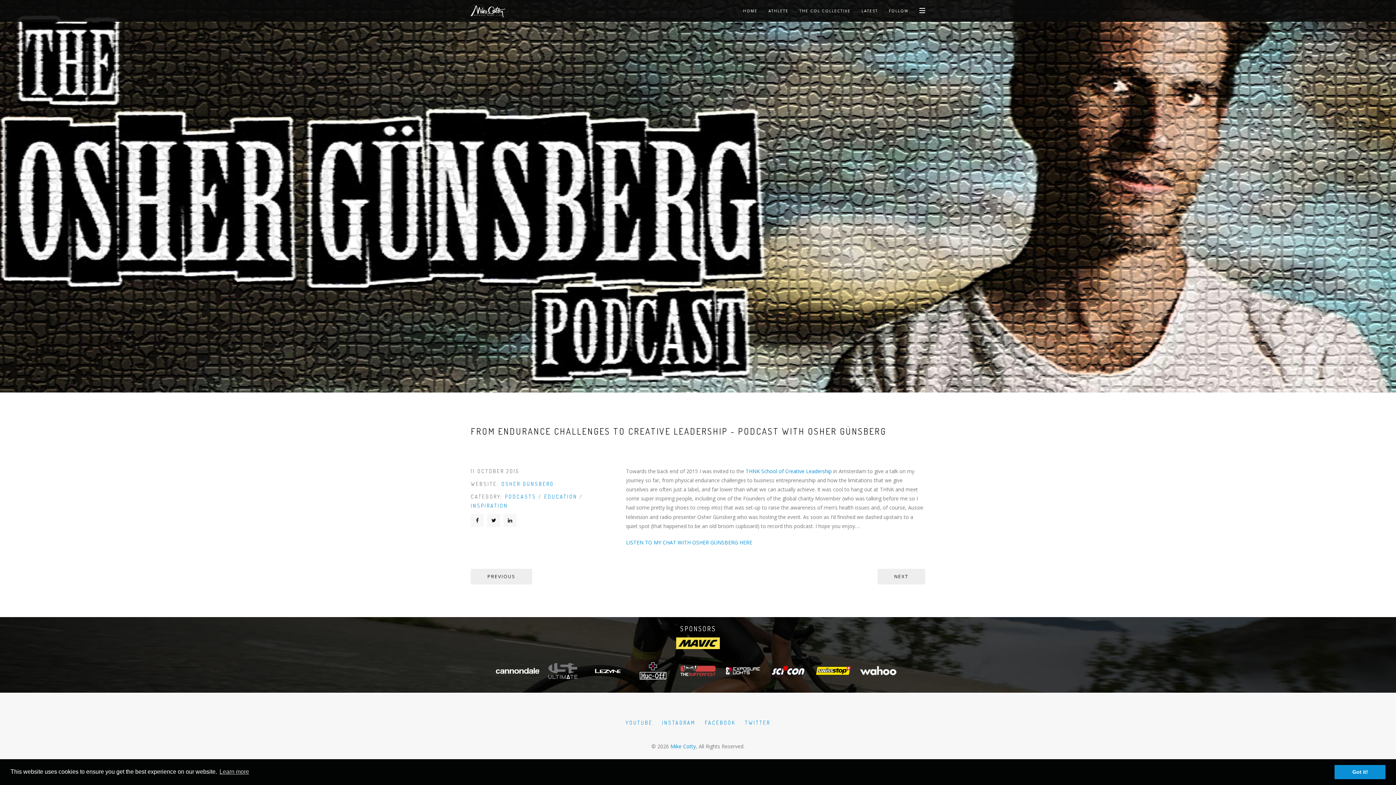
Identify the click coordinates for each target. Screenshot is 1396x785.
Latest (870, 10)
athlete (779, 10)
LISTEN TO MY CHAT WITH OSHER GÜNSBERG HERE (689, 542)
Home (750, 10)
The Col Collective (825, 10)
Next (901, 576)
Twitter (757, 723)
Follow (898, 10)
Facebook (720, 723)
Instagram (678, 723)
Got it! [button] (1360, 772)
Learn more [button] (234, 772)
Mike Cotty (683, 746)
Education (560, 497)
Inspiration (489, 506)
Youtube (639, 723)
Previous (502, 576)
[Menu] (922, 10)
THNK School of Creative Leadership (789, 471)
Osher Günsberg (527, 484)
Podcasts (520, 497)
